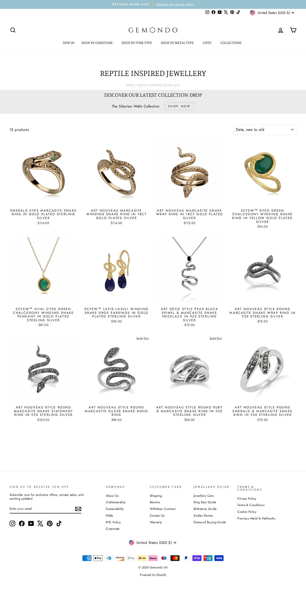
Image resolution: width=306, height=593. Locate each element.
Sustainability (115, 509)
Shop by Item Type (137, 42)
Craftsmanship (115, 502)
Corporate (113, 528)
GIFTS (207, 42)
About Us (112, 495)
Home (130, 85)
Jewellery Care (204, 495)
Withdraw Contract (162, 509)
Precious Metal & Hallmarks (256, 518)
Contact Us (157, 515)
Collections (231, 42)
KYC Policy (113, 522)
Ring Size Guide (205, 502)
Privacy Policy (246, 498)
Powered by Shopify (153, 575)
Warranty (156, 522)
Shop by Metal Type (177, 42)
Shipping (156, 495)
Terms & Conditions (250, 505)
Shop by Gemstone (97, 42)
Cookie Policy (247, 511)
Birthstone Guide (205, 509)
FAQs (109, 515)
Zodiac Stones (203, 515)
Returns (155, 502)
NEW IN (68, 42)
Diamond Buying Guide (210, 522)
